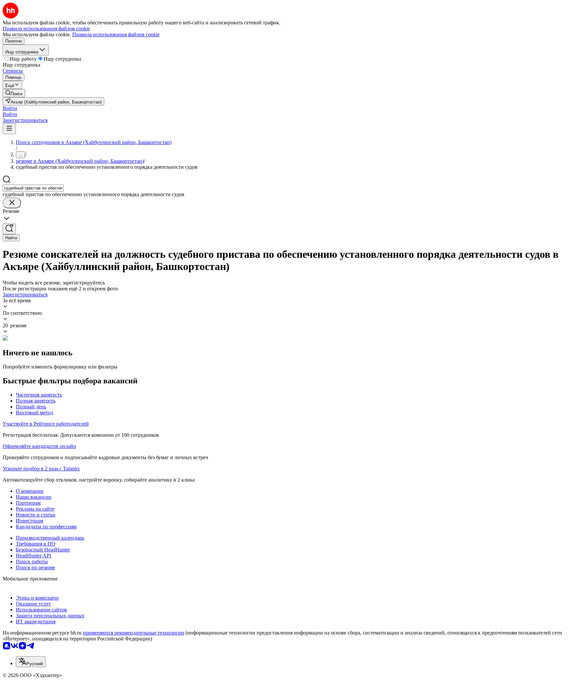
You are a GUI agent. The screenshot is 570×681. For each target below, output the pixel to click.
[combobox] (33, 188)
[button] (10, 108)
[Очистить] (12, 202)
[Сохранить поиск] (9, 228)
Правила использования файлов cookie (116, 34)
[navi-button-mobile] (9, 128)
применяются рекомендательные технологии (133, 633)
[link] (14, 93)
